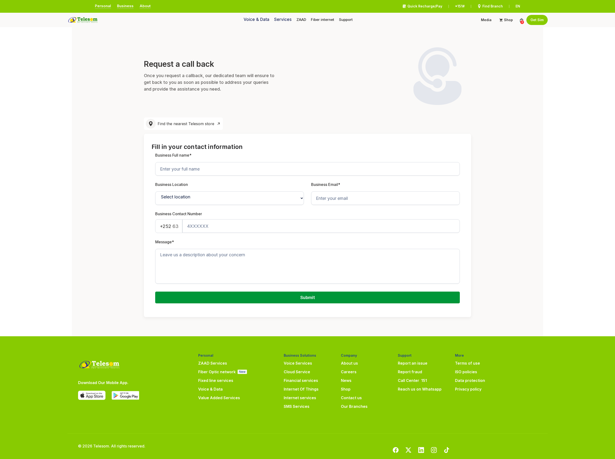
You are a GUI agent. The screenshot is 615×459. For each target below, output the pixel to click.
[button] (301, 20)
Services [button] (283, 20)
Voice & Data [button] (256, 20)
